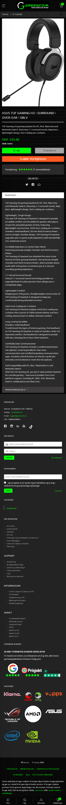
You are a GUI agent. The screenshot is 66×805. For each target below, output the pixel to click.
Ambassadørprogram (17, 619)
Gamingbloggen (13, 541)
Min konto (11, 526)
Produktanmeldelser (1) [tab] (15, 390)
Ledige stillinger (15, 624)
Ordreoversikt (12, 529)
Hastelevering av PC (17, 598)
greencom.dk (14, 633)
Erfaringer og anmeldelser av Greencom (23, 538)
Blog (28, 775)
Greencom (11, 508)
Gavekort (10, 532)
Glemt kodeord (56, 458)
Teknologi (10, 547)
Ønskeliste (50, 151)
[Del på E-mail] (39, 185)
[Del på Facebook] (33, 185)
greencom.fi (13, 636)
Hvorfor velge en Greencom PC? (21, 592)
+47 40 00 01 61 (16, 412)
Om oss (10, 535)
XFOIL (11, 627)
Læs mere (58, 491)
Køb (18, 151)
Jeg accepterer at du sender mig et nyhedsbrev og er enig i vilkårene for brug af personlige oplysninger (29, 484)
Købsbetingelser (27, 769)
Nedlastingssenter (16, 603)
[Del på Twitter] (26, 185)
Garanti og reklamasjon (16, 568)
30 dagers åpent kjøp (15, 565)
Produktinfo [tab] (10, 195)
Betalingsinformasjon (17, 600)
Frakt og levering (13, 571)
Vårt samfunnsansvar (15, 577)
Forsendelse (12, 769)
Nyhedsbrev (18, 775)
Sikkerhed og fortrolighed (48, 769)
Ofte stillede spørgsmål (42, 775)
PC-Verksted (13, 595)
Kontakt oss (11, 562)
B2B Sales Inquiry (16, 622)
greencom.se (14, 630)
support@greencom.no (18, 416)
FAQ (8, 574)
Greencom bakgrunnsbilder (18, 544)
